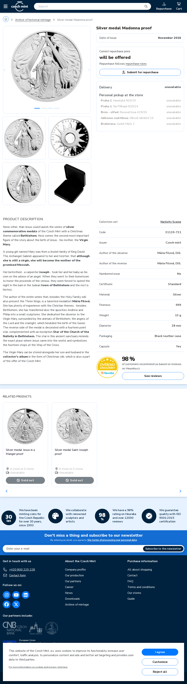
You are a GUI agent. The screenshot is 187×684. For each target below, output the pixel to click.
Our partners (73, 581)
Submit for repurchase (143, 72)
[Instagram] (6, 595)
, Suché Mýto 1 (118, 124)
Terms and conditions (141, 587)
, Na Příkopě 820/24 (119, 106)
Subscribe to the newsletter (163, 548)
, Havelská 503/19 (118, 101)
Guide (131, 599)
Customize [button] (160, 662)
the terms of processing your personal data (112, 540)
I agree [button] (160, 652)
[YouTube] (16, 595)
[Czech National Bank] (14, 628)
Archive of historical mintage (33, 20)
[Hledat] (146, 6)
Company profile (75, 570)
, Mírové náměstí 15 (127, 118)
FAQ (130, 581)
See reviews (153, 376)
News (69, 593)
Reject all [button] (160, 672)
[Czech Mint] (19, 6)
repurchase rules (136, 64)
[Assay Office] (35, 628)
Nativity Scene (171, 222)
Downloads (72, 599)
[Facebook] (6, 604)
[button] (9, 69)
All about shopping (139, 570)
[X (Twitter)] (16, 604)
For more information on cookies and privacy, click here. (38, 667)
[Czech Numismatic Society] (51, 628)
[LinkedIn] (25, 595)
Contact (132, 575)
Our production (74, 575)
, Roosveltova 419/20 (124, 112)
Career (69, 587)
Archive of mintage (77, 605)
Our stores (134, 593)
